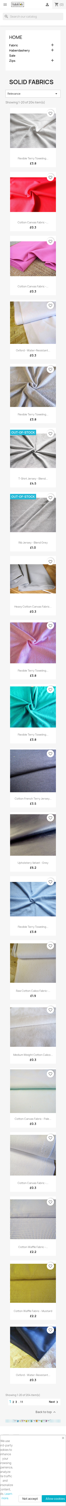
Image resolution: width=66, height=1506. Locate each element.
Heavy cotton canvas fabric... (33, 606)
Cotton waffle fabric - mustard (33, 1311)
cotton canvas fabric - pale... (33, 1119)
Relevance (33, 94)
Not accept (30, 1499)
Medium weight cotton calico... (33, 1055)
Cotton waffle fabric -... (33, 1247)
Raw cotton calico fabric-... (33, 991)
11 (21, 1402)
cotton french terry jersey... (33, 798)
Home (15, 37)
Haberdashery (19, 50)
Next (54, 1402)
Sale (12, 56)
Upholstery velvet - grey (33, 863)
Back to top (46, 1412)
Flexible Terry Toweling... (33, 158)
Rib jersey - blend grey (33, 542)
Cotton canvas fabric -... (33, 222)
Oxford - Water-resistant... (33, 350)
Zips (12, 61)
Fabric (13, 45)
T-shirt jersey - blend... (33, 478)
